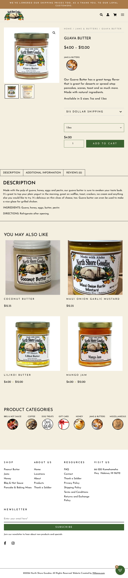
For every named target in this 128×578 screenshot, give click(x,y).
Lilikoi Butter (17, 375)
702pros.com (98, 573)
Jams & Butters (86, 29)
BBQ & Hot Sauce (12, 417)
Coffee (31, 417)
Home (68, 29)
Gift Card (64, 417)
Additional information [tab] (43, 173)
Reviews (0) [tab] (74, 173)
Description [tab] (11, 173)
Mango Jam (76, 375)
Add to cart (105, 144)
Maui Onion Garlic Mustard (93, 299)
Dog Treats (48, 417)
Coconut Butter (19, 299)
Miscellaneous (118, 417)
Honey (79, 417)
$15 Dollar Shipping (84, 112)
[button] (54, 33)
